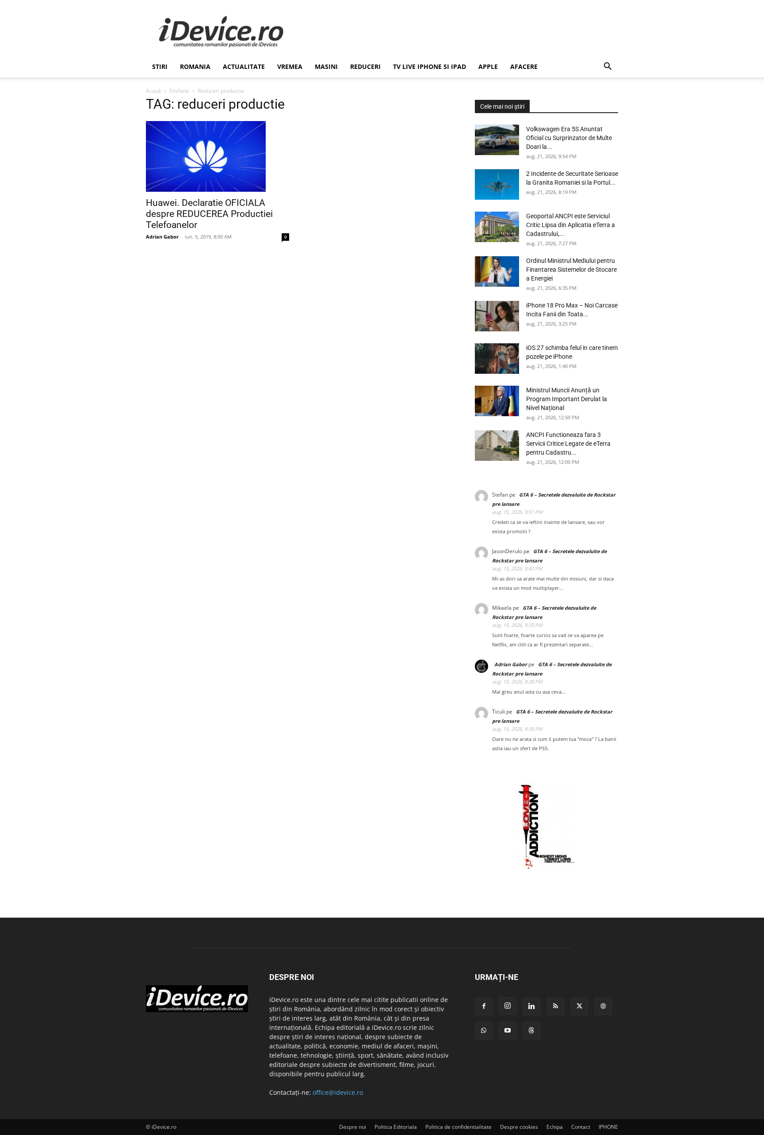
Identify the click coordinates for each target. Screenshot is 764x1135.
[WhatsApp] (484, 1031)
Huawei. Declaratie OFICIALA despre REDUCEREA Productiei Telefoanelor (209, 213)
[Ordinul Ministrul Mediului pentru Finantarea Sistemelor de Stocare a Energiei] (497, 271)
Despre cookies (519, 1127)
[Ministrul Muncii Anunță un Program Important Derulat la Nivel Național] (497, 401)
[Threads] (531, 1031)
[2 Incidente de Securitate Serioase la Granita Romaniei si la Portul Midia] (497, 184)
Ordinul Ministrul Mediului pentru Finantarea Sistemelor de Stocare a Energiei (571, 269)
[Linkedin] (531, 1006)
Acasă (153, 91)
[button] (607, 67)
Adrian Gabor (162, 236)
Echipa (554, 1127)
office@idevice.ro (338, 1092)
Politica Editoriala (395, 1127)
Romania (195, 66)
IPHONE (608, 1127)
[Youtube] (507, 1031)
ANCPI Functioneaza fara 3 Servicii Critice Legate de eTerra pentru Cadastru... (568, 443)
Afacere (524, 66)
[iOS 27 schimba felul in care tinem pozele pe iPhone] (497, 358)
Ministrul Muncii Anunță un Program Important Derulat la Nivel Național (566, 399)
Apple (488, 66)
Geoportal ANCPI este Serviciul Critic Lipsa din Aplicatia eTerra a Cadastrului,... (570, 225)
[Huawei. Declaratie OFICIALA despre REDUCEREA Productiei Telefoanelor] (217, 156)
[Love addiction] (546, 869)
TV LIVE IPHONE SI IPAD (429, 66)
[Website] (603, 1006)
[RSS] (555, 1006)
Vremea (289, 66)
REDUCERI (365, 66)
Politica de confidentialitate (458, 1127)
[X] (579, 1006)
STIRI (160, 66)
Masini (326, 66)
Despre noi (352, 1127)
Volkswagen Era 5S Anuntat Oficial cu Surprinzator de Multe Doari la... (569, 137)
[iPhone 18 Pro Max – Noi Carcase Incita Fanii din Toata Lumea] (497, 316)
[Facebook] (484, 1006)
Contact (580, 1127)
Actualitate (244, 66)
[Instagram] (507, 1006)
